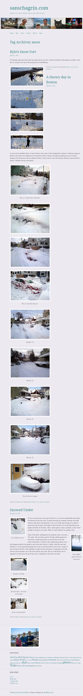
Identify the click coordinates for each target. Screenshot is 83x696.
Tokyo (79, 663)
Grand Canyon (60, 660)
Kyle (17, 33)
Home (12, 33)
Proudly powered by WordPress (19, 692)
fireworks (29, 660)
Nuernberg (53, 663)
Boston (34, 502)
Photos (35, 33)
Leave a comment (44, 502)
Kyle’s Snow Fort (23, 52)
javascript (15, 663)
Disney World (19, 659)
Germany (52, 659)
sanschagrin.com (29, 8)
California (50, 657)
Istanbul (76, 660)
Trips (13, 665)
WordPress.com (48, 692)
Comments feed (14, 681)
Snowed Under (21, 510)
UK (23, 666)
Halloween (68, 660)
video (40, 666)
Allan (40, 33)
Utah (36, 666)
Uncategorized (55, 67)
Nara (42, 663)
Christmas (62, 657)
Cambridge (56, 657)
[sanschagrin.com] (41, 23)
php (73, 663)
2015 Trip (35, 657)
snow (72, 67)
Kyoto (29, 663)
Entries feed (13, 679)
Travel (22, 33)
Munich (38, 663)
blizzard (29, 502)
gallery (45, 660)
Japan (11, 663)
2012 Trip (29, 657)
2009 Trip (14, 657)
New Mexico (47, 663)
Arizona (40, 657)
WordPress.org (14, 683)
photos (68, 67)
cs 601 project (72, 657)
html (72, 660)
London (33, 663)
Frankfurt (40, 660)
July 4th (20, 663)
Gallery (28, 33)
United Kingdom (29, 666)
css (78, 657)
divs (26, 660)
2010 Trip (22, 657)
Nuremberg (59, 663)
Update (17, 617)
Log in (11, 677)
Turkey (19, 666)
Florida (35, 659)
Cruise (67, 657)
